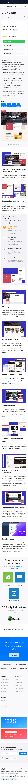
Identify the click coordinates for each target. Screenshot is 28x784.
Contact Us (3, 712)
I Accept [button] (14, 782)
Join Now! (14, 655)
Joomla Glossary (19, 688)
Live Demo (8, 45)
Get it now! (8, 41)
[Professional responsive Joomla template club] (3, 668)
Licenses (3, 709)
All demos (3, 691)
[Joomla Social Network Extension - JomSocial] (12, 668)
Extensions (3, 688)
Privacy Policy (17, 779)
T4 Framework (4, 685)
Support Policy (18, 691)
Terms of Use (9, 779)
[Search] (21, 6)
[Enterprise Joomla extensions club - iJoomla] (23, 668)
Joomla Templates (5, 679)
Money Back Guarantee (13, 722)
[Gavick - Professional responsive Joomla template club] (21, 664)
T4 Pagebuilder (4, 682)
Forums (16, 679)
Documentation (9, 49)
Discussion (8, 53)
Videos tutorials (18, 685)
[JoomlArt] (11, 6)
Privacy (3, 703)
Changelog (15, 29)
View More (6, 223)
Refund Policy (4, 706)
